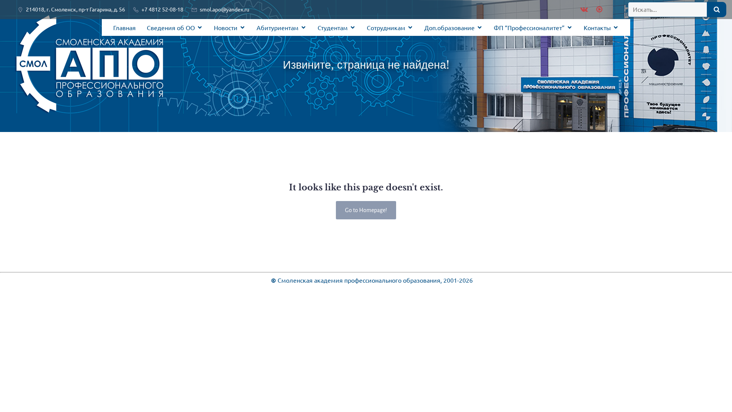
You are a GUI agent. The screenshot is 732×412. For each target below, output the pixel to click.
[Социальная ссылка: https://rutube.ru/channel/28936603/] (598, 9)
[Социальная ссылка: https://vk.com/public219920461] (584, 9)
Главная (124, 27)
